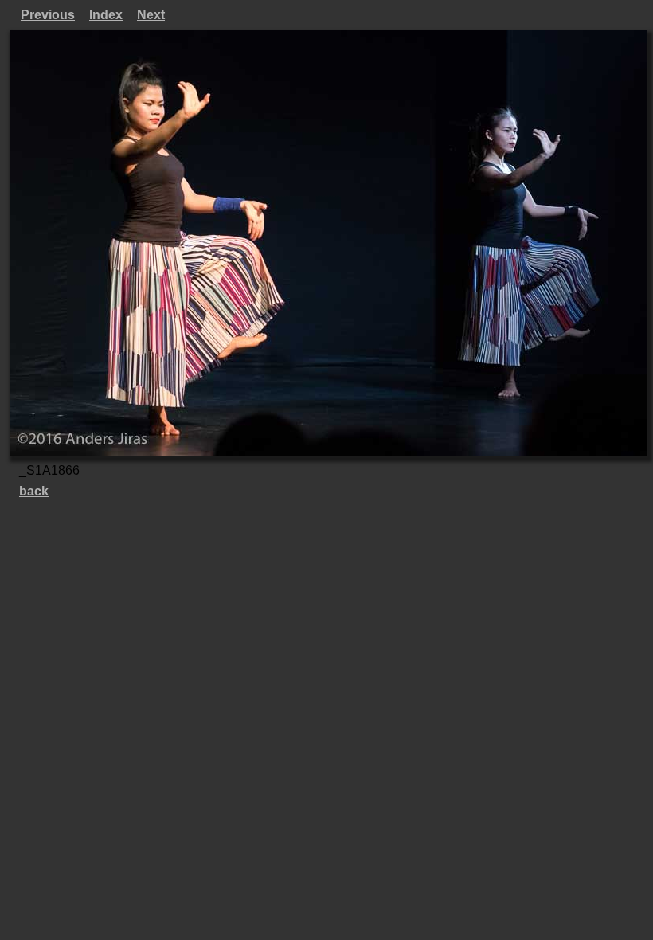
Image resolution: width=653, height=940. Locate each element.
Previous (48, 15)
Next (151, 15)
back (34, 491)
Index (106, 15)
